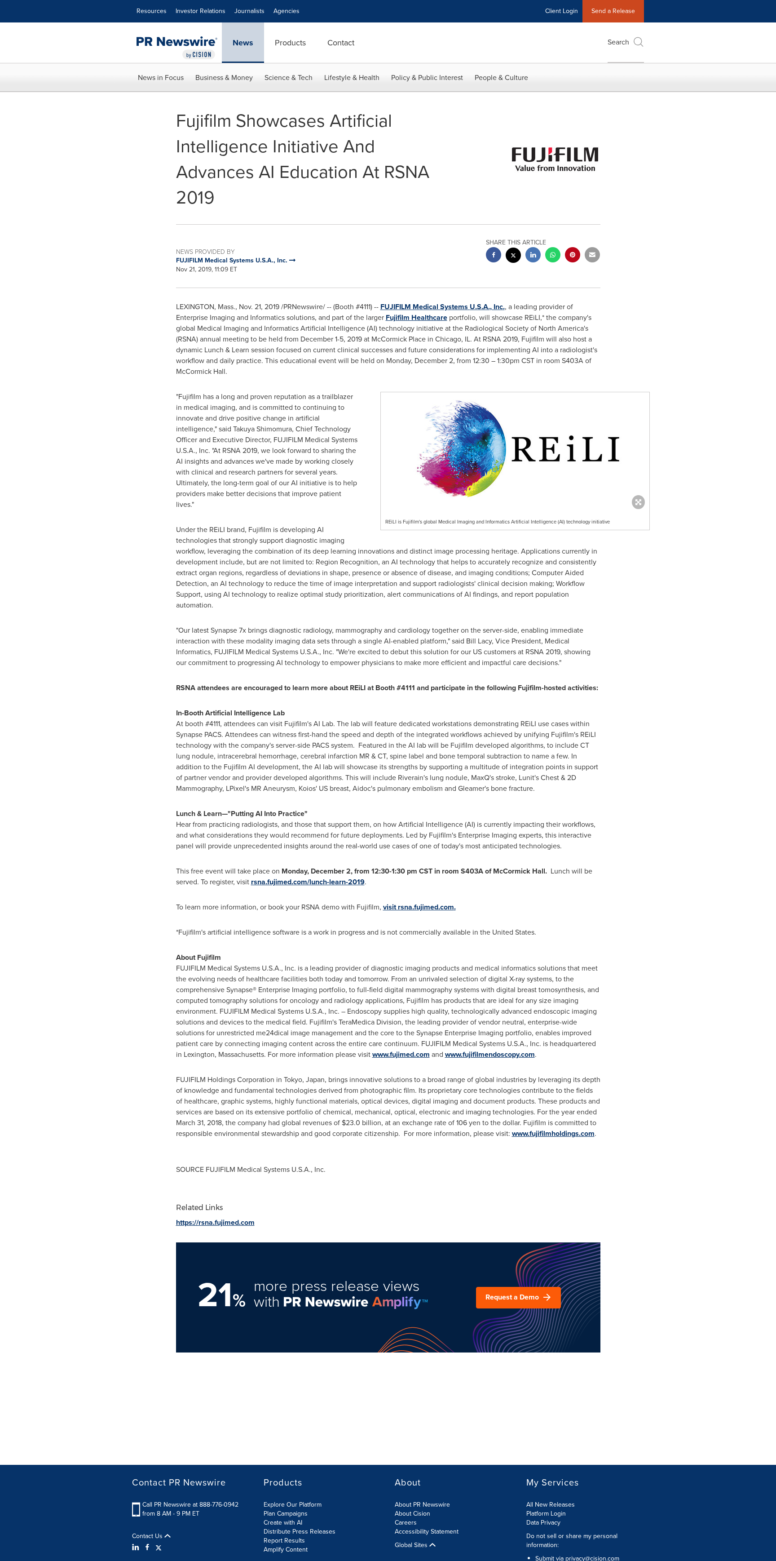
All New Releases (550, 1504)
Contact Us (148, 1536)
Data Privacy (543, 1522)
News (243, 43)
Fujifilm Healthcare (416, 317)
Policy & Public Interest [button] (427, 77)
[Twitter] (158, 1547)
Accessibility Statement (427, 1531)
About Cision (412, 1513)
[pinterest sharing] (572, 256)
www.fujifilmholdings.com (553, 1133)
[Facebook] (147, 1547)
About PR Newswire (422, 1504)
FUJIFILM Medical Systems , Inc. (442, 307)
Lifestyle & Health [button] (351, 77)
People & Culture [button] (501, 77)
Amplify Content (286, 1549)
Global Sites (412, 1545)
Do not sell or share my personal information (571, 1540)
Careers (406, 1522)
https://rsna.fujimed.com (215, 1222)
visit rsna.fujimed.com (418, 907)
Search (618, 42)
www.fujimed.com (401, 1054)
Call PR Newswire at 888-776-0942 (190, 1504)
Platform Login (546, 1513)
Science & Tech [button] (289, 77)
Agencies (286, 11)
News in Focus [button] (161, 77)
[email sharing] (592, 256)
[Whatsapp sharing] (552, 256)
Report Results (284, 1540)
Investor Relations (200, 11)
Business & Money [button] (224, 77)
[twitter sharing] (513, 256)
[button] (515, 448)
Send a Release (613, 11)
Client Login (561, 11)
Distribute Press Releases (299, 1531)
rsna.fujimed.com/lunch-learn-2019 (308, 882)
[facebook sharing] (493, 256)
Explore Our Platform (293, 1504)
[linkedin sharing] (533, 256)
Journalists (249, 11)
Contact (340, 43)
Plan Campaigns (286, 1513)
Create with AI (283, 1522)
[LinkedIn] (136, 1547)
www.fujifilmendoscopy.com (490, 1054)
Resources (152, 11)
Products (290, 43)
